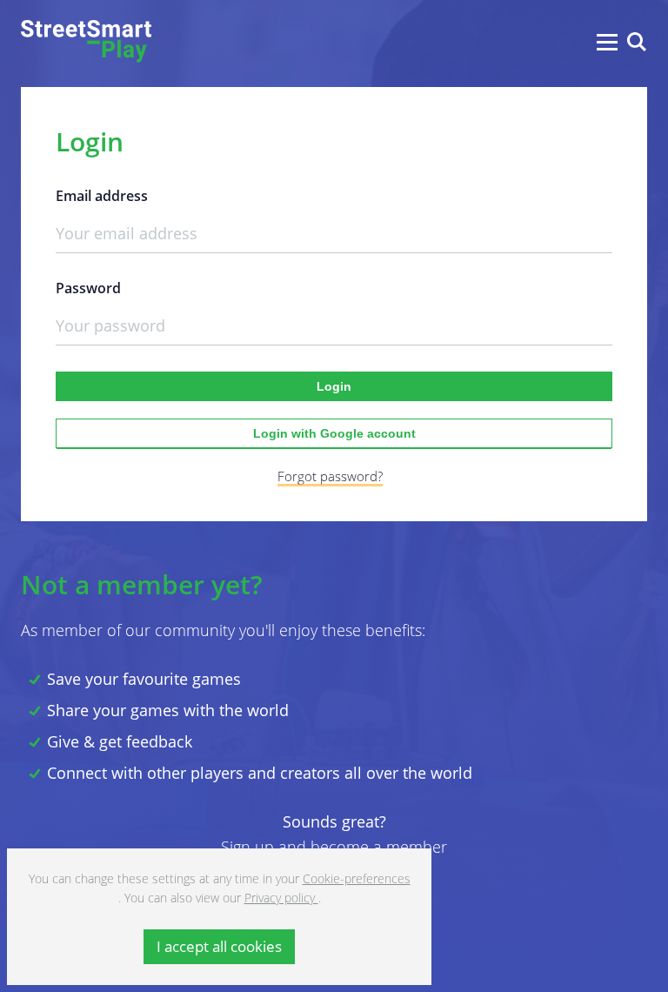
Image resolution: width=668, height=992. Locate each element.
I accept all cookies (219, 946)
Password (88, 288)
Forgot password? (330, 476)
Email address (102, 196)
